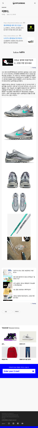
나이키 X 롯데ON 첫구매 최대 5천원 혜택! (13, 38)
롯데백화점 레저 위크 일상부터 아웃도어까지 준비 (13, 25)
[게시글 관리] (11, 311)
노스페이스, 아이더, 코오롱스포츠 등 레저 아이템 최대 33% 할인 (14, 29)
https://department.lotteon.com (13, 23)
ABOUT (3, 423)
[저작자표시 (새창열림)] (21, 311)
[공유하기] (8, 311)
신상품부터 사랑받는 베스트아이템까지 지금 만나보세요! (13, 42)
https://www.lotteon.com (11, 35)
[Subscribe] (33, 371)
